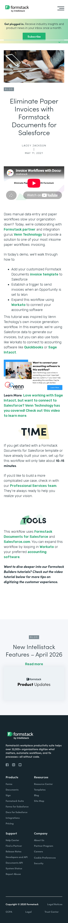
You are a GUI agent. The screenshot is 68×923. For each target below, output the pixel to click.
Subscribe (34, 36)
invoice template (44, 274)
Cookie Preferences (45, 857)
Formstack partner (20, 229)
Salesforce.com (17, 542)
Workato (18, 305)
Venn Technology (28, 234)
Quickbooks (33, 347)
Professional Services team (33, 486)
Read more (34, 664)
